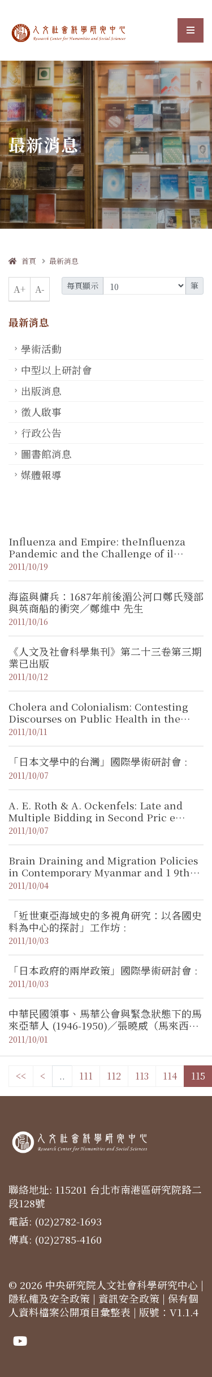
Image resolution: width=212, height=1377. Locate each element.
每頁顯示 (82, 285)
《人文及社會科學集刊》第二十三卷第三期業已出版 (105, 657)
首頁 (26, 260)
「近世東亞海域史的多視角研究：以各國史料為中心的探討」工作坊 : (105, 921)
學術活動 (41, 349)
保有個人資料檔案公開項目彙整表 (103, 1305)
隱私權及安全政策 (49, 1298)
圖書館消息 (46, 454)
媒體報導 (41, 475)
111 (86, 1075)
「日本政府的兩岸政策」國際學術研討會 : (102, 970)
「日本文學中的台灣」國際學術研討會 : (97, 761)
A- (40, 289)
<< (21, 1075)
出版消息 (41, 391)
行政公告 (41, 433)
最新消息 (64, 260)
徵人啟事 (41, 412)
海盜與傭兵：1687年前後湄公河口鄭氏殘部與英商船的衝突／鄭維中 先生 (106, 602)
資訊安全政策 (128, 1298)
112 (114, 1075)
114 (170, 1075)
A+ (19, 289)
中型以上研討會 (56, 370)
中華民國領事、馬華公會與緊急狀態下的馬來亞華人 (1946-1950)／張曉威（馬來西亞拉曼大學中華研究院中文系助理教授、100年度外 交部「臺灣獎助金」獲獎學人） (105, 1031)
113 (142, 1075)
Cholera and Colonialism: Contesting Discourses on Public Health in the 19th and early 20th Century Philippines (98, 724)
